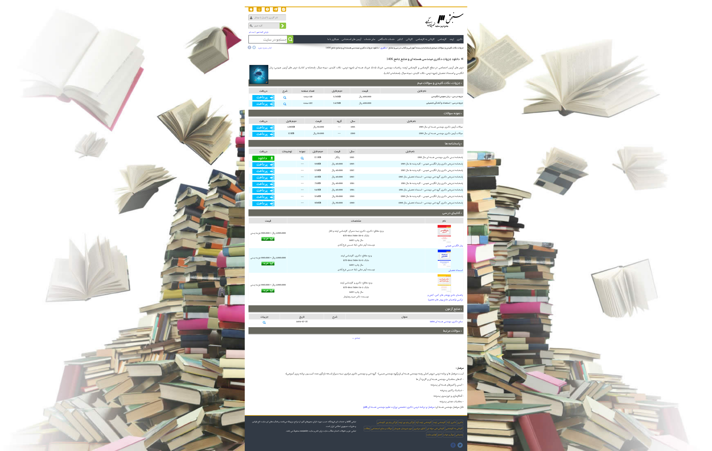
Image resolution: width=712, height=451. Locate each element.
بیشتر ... (356, 338)
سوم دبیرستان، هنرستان (403, 428)
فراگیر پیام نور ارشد (406, 422)
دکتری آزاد (451, 422)
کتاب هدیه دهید (265, 48)
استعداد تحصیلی (455, 270)
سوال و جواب (448, 435)
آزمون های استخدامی (351, 39)
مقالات (367, 428)
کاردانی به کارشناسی (454, 428)
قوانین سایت (431, 435)
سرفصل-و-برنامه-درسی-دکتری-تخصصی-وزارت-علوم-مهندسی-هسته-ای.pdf (398, 407)
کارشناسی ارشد (439, 422)
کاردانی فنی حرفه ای (435, 428)
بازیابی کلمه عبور (262, 32)
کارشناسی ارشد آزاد (424, 422)
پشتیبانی (459, 435)
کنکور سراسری (420, 428)
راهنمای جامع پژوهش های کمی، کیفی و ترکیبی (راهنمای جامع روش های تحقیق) (445, 297)
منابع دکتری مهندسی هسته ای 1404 (446, 322)
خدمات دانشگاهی (386, 39)
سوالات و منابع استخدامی (381, 428)
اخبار (440, 435)
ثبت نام (252, 32)
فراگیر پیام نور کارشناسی (387, 422)
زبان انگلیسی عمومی (454, 246)
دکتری (383, 47)
